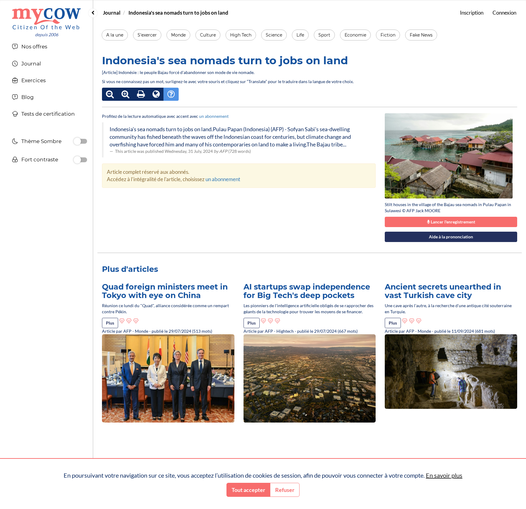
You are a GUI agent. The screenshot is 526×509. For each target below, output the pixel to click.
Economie (355, 35)
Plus (110, 322)
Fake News (421, 35)
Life (300, 35)
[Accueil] (46, 18)
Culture (208, 35)
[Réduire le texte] (110, 94)
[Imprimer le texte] (141, 94)
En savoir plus (444, 475)
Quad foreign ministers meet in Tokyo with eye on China (165, 291)
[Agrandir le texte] (125, 94)
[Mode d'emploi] (171, 94)
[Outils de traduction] (156, 94)
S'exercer (147, 35)
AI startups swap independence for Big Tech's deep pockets (307, 291)
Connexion (504, 12)
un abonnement (214, 116)
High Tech (240, 35)
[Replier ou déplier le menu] (92, 13)
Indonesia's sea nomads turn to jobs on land (178, 12)
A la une (114, 35)
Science (274, 35)
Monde (178, 35)
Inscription (471, 12)
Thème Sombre (41, 141)
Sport (324, 35)
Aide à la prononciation (451, 236)
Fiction (387, 35)
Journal (112, 12)
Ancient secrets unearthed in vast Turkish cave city (443, 291)
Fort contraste (39, 159)
